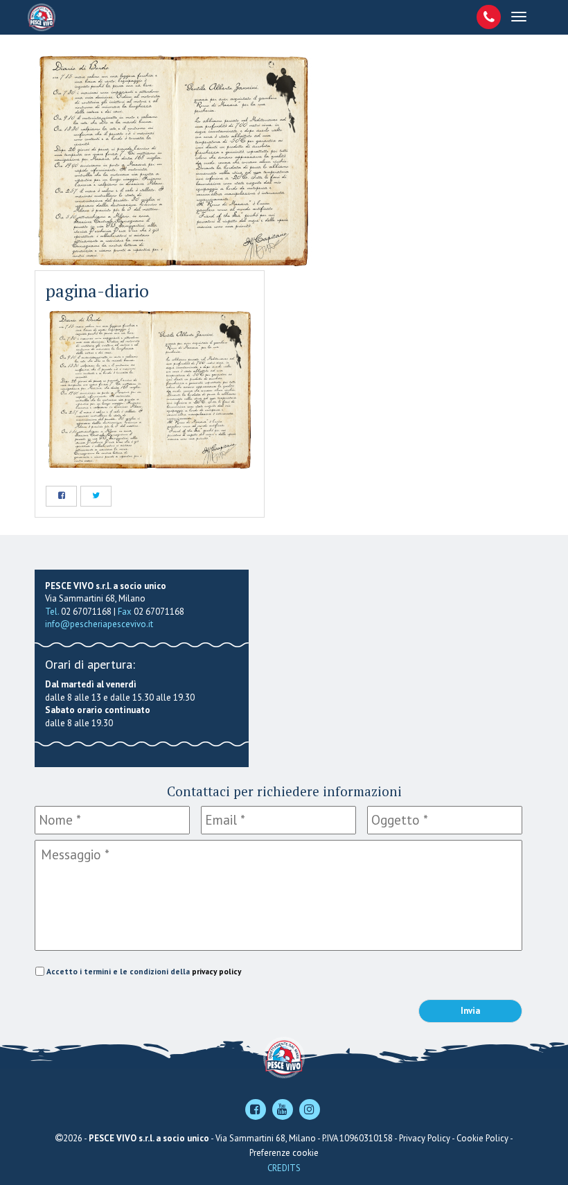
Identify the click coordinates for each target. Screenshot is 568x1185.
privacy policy (216, 971)
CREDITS (284, 1168)
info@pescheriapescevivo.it (99, 624)
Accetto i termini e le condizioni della (143, 971)
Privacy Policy (424, 1138)
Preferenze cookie (284, 1153)
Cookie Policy (482, 1138)
